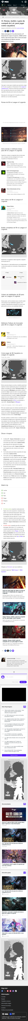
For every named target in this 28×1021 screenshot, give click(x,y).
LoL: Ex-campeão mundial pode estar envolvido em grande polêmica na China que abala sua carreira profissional (14, 725)
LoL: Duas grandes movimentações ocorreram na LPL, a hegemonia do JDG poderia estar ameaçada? (15, 730)
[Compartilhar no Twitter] (8, 31)
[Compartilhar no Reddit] (10, 31)
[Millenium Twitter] (5, 991)
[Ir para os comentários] (13, 31)
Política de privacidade (7, 1010)
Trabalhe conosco (6, 1001)
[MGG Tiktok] (16, 991)
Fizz (15, 400)
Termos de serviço (6, 1005)
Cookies (3, 1007)
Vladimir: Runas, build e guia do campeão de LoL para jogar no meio (13, 641)
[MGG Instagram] (10, 991)
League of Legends (15, 17)
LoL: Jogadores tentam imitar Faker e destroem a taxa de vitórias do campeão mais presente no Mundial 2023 (15, 720)
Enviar (23, 682)
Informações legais (6, 1003)
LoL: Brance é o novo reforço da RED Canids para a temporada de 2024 (14, 747)
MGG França (15, 570)
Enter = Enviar (15, 682)
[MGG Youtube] (8, 991)
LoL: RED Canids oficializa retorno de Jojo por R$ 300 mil (15, 738)
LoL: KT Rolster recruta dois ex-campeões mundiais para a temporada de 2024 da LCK (14, 734)
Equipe (3, 999)
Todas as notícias (14, 755)
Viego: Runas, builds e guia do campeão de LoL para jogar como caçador (14, 617)
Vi (3, 86)
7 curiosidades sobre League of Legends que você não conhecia (13, 865)
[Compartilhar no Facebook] (5, 31)
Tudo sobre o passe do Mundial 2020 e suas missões (13, 934)
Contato (3, 996)
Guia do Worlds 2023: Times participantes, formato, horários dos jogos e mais (13, 751)
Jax (18, 536)
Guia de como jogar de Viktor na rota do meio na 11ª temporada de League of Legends (14, 592)
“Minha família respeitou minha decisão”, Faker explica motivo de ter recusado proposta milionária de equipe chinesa (14, 711)
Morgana (18, 402)
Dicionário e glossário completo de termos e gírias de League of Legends (13, 912)
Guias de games (8, 17)
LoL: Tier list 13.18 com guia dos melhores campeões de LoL (12, 844)
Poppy (16, 531)
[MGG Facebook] (2, 991)
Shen (21, 536)
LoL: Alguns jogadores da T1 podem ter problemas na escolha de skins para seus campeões (13, 742)
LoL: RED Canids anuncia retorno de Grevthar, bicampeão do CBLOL (14, 716)
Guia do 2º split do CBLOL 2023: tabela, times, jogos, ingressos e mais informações (13, 823)
